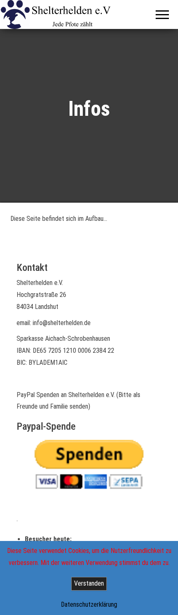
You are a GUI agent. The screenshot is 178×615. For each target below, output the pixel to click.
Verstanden (89, 583)
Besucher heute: (49, 539)
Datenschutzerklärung (89, 604)
